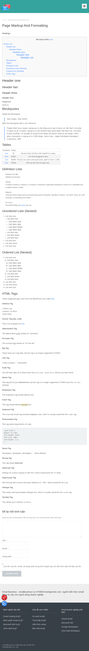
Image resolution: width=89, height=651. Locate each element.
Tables (8, 63)
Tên (4, 541)
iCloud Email (66, 619)
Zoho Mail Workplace (70, 631)
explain (22, 205)
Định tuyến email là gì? (13, 620)
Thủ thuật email (39, 620)
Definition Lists (12, 66)
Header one (7, 44)
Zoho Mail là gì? (10, 628)
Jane (6, 153)
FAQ (52, 299)
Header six (27, 57)
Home (4, 20)
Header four (19, 52)
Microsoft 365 (67, 623)
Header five (22, 54)
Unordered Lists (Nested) (16, 68)
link (23, 324)
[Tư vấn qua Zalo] (4, 607)
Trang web (6, 556)
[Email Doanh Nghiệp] (6, 7)
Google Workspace (69, 627)
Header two (10, 47)
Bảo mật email (38, 628)
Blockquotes (11, 60)
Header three (15, 49)
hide (51, 39)
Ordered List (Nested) (15, 71)
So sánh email (38, 616)
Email (5, 548)
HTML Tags (10, 74)
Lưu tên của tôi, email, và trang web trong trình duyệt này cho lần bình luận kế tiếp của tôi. (42, 566)
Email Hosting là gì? (12, 616)
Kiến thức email (39, 624)
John (6, 156)
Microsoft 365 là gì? (11, 624)
